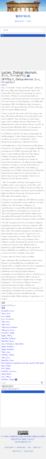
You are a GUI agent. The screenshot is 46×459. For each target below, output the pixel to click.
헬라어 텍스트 (23, 16)
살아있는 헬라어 (9, 447)
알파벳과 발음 (21, 447)
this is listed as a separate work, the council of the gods (22, 363)
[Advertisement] (23, 53)
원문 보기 (4, 85)
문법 (29, 447)
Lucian (3, 305)
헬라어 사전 (36, 447)
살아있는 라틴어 (28, 451)
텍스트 (29, 21)
